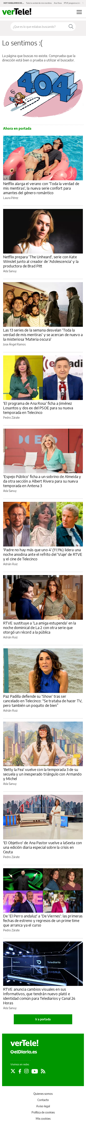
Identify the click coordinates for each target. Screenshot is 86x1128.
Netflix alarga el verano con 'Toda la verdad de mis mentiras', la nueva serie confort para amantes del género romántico (41, 188)
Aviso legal (43, 1106)
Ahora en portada (17, 128)
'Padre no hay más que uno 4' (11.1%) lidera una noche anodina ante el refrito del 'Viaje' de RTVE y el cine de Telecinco (42, 554)
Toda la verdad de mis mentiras (39, 3)
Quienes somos (43, 1093)
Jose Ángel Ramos (14, 344)
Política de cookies (43, 1112)
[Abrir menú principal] (79, 12)
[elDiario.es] (23, 1051)
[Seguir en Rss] (43, 1071)
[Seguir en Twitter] (12, 1071)
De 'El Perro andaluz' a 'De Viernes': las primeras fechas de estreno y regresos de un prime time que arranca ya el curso (43, 920)
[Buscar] (71, 26)
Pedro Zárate (11, 417)
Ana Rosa (58, 3)
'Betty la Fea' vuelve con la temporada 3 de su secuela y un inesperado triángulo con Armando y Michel (42, 774)
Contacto (43, 1100)
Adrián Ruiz (10, 564)
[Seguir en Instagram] (26, 1071)
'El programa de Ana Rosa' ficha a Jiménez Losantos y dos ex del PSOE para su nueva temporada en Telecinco (38, 408)
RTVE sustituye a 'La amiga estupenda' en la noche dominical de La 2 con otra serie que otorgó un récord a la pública (39, 627)
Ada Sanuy (9, 271)
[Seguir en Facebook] (19, 1071)
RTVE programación (72, 3)
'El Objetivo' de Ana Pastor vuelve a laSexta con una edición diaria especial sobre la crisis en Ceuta (42, 847)
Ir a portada (43, 1019)
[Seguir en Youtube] (35, 1071)
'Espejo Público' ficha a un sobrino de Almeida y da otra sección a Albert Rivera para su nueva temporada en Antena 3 (42, 481)
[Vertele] (24, 1043)
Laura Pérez (10, 198)
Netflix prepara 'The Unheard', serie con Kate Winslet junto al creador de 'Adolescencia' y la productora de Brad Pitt (40, 261)
